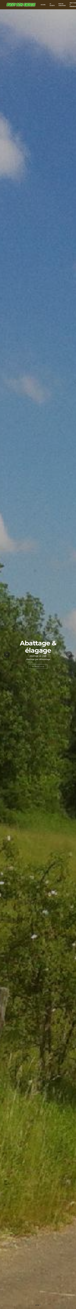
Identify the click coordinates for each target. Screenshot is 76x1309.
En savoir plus (38, 666)
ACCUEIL (43, 4)
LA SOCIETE (52, 4)
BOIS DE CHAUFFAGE (62, 4)
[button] (7, 654)
